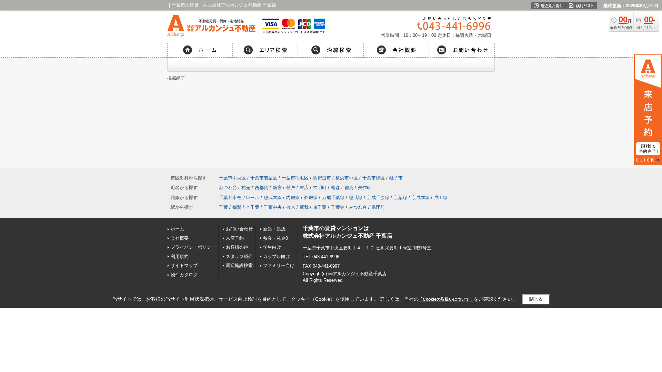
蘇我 (304, 207)
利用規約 (180, 256)
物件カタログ (184, 274)
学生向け (272, 247)
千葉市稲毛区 (295, 177)
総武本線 (273, 197)
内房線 (293, 197)
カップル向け (276, 256)
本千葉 (252, 207)
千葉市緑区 (373, 177)
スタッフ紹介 (239, 256)
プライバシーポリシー (193, 247)
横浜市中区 (346, 177)
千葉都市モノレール (239, 197)
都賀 (348, 187)
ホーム (177, 228)
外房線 (311, 197)
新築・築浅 (274, 228)
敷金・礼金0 (275, 238)
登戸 (290, 187)
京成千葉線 (333, 197)
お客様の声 (237, 247)
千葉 (223, 207)
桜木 (290, 207)
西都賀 (261, 187)
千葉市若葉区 (263, 177)
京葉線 (400, 197)
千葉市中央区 (232, 177)
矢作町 (364, 187)
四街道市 (322, 177)
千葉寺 (337, 207)
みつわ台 (228, 187)
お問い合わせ (239, 228)
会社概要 (180, 238)
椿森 (335, 187)
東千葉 (320, 207)
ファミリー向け (278, 265)
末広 (304, 187)
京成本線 (421, 197)
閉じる (536, 299)
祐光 (245, 187)
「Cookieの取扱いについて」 (446, 299)
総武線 (355, 197)
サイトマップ (184, 265)
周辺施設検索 (239, 265)
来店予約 (235, 238)
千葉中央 (273, 207)
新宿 (277, 187)
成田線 (441, 197)
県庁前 (378, 207)
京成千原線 (378, 197)
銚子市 (396, 177)
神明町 (320, 187)
